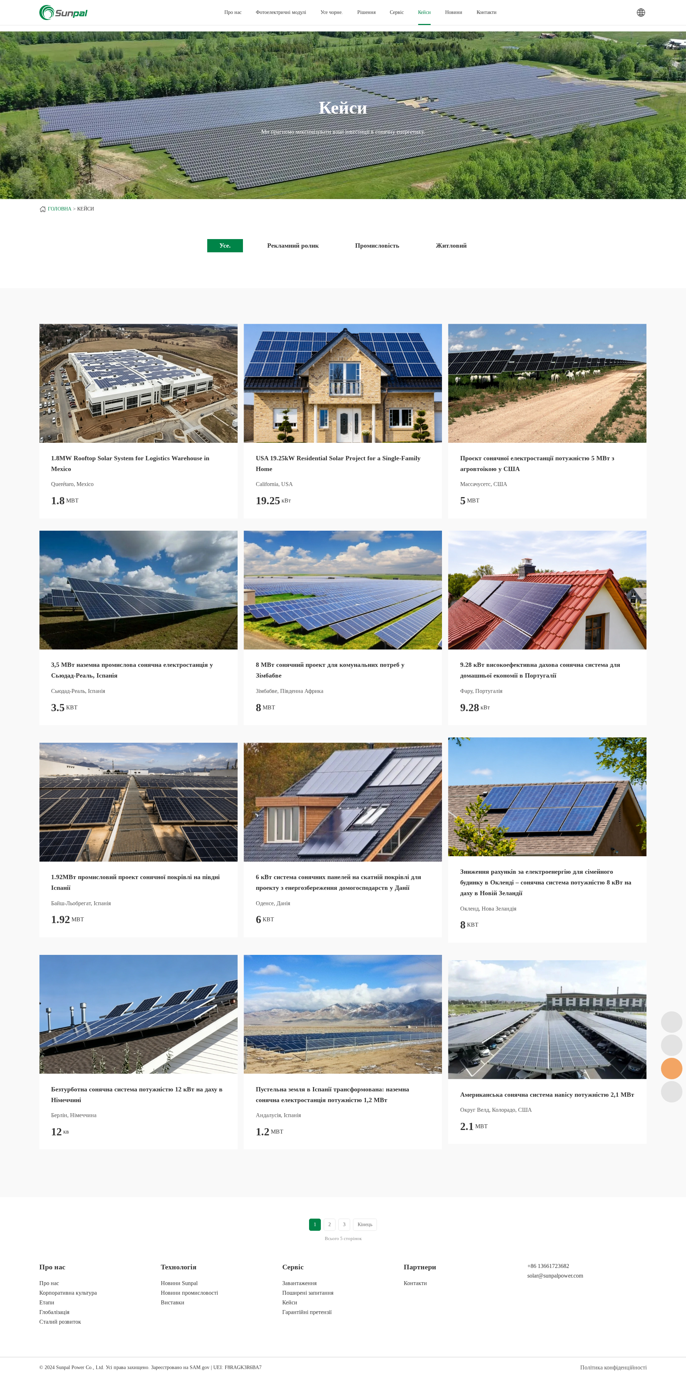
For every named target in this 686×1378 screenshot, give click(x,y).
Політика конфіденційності (613, 1367)
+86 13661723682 (548, 1266)
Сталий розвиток (60, 1322)
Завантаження (299, 1283)
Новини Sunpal (179, 1283)
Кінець (365, 1224)
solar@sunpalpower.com (555, 1276)
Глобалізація (54, 1312)
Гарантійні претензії (307, 1312)
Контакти (487, 12)
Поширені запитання (307, 1293)
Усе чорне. (331, 12)
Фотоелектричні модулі (281, 12)
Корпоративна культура (68, 1293)
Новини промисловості (189, 1293)
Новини (453, 12)
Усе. (225, 245)
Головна (59, 209)
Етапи (46, 1302)
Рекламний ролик (293, 245)
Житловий (451, 245)
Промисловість (377, 245)
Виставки (172, 1302)
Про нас (49, 1283)
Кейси (424, 12)
